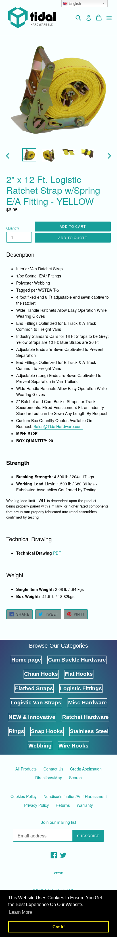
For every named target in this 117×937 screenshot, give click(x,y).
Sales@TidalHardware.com (58, 426)
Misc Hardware (87, 703)
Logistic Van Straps (36, 703)
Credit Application (86, 769)
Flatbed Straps (34, 688)
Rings (16, 731)
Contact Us (53, 769)
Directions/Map (48, 777)
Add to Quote (72, 237)
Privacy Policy (36, 805)
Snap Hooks (47, 731)
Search (75, 777)
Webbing (40, 746)
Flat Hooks (79, 674)
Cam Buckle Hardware (77, 660)
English (74, 3)
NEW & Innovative (32, 717)
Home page (26, 660)
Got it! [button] (59, 927)
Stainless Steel (89, 731)
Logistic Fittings (81, 688)
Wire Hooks (73, 746)
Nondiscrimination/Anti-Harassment (75, 796)
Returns (63, 805)
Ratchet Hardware (85, 717)
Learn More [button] (20, 912)
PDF (57, 553)
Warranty (85, 805)
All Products (26, 769)
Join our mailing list (58, 822)
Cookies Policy (24, 796)
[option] (29, 155)
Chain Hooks (41, 674)
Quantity (12, 228)
